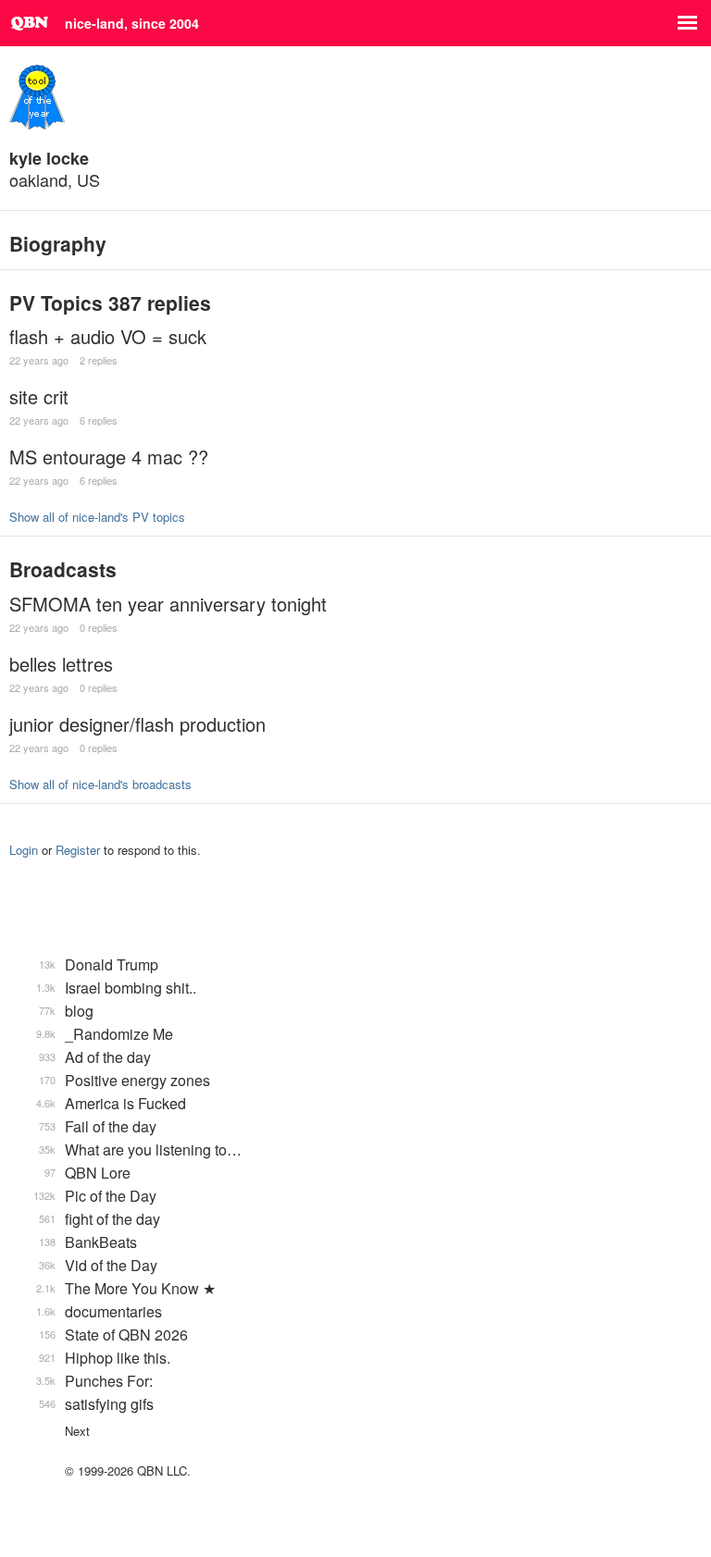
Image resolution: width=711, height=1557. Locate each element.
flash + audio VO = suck (107, 336)
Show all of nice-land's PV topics (97, 516)
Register (78, 850)
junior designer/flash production (137, 724)
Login (23, 850)
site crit (39, 396)
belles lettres (61, 663)
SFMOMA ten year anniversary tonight (168, 603)
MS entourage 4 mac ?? (108, 456)
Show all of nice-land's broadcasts (100, 784)
